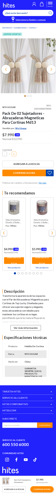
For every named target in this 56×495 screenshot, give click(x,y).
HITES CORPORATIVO (15, 404)
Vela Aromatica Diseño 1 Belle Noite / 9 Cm (41, 221)
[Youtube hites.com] (26, 460)
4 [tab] (26, 273)
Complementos (20, 27)
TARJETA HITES (11, 391)
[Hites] (9, 5)
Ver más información (26, 327)
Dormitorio (7, 27)
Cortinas (32, 27)
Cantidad (7, 150)
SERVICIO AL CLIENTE (15, 397)
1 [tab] (15, 273)
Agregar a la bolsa (26, 163)
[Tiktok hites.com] (35, 460)
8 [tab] (41, 273)
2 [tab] (19, 273)
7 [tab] (37, 273)
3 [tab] (22, 273)
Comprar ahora (24, 172)
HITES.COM (9, 410)
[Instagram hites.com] (7, 460)
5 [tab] (30, 273)
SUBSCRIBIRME (45, 425)
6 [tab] (34, 273)
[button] (34, 4)
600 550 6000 (15, 444)
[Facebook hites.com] (16, 460)
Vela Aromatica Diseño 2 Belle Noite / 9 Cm (13, 221)
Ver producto (14, 267)
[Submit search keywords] (52, 13)
